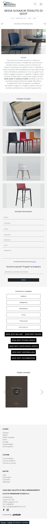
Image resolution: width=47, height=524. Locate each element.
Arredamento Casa (21, 18)
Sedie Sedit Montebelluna (23, 352)
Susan (34, 18)
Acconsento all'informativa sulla (25, 261)
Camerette (7, 477)
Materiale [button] (23, 308)
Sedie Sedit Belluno (14, 334)
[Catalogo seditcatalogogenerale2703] (16, 391)
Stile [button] (24, 315)
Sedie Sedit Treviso (33, 334)
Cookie (9, 522)
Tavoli (5, 440)
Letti (4, 475)
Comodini (6, 480)
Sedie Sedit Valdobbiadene (23, 358)
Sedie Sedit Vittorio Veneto (23, 340)
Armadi (5, 442)
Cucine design (8, 458)
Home (12, 18)
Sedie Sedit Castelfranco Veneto (23, 346)
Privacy (3, 522)
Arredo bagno (8, 444)
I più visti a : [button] (23, 327)
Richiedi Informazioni (23, 24)
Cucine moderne (9, 461)
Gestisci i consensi (22, 522)
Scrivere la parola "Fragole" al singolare (23, 267)
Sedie (29, 18)
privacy (34, 261)
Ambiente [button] (24, 302)
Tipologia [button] (23, 321)
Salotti (5, 435)
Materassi (6, 482)
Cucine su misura (9, 463)
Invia (23, 280)
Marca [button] (23, 296)
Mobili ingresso (8, 437)
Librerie (5, 433)
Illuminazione (8, 447)
